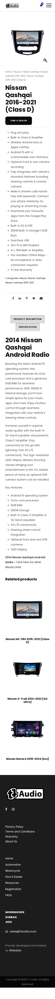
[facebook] (6, 809)
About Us (11, 841)
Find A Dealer (13, 877)
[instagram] (13, 809)
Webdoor (15, 950)
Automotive (13, 864)
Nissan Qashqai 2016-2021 (19, 282)
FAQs (8, 895)
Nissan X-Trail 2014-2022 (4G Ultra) (27, 700)
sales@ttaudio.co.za (23, 931)
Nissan (17, 71)
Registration (13, 889)
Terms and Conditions (20, 831)
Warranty (11, 836)
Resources (12, 883)
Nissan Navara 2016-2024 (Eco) (27, 759)
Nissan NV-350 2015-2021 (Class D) (28, 640)
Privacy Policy (14, 827)
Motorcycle (12, 871)
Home (8, 71)
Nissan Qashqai (31, 71)
